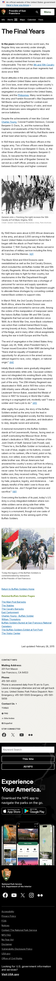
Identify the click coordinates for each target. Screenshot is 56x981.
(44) (11, 362)
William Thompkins (11, 619)
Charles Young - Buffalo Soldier (18, 616)
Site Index (9, 718)
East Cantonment (10, 612)
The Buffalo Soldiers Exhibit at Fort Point (22, 629)
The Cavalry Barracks (13, 609)
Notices (5, 925)
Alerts (11, 19)
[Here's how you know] (28, 4)
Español (8, 723)
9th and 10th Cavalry (43, 64)
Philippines (23, 95)
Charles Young (9, 122)
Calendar (32, 19)
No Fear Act (8, 939)
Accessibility (8, 911)
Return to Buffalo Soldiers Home (18, 589)
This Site (28, 758)
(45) (35, 403)
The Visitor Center (11, 633)
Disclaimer (7, 944)
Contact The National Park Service (19, 930)
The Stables (8, 605)
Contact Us (8, 703)
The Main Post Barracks (14, 602)
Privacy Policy (9, 916)
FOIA (4, 920)
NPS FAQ (6, 935)
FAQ (6, 713)
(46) (14, 491)
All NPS (28, 766)
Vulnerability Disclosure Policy (17, 949)
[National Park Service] (3, 12)
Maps (22, 19)
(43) (31, 254)
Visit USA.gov (10, 974)
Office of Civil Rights (12, 958)
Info (3, 19)
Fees (40, 19)
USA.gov (6, 953)
